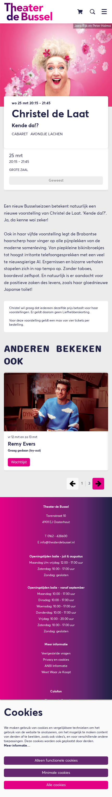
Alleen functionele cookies (56, 760)
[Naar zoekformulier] (92, 12)
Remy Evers (21, 444)
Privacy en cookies (56, 659)
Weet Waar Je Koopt (56, 672)
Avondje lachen (46, 134)
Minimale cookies (56, 773)
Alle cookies (56, 785)
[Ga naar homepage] (28, 12)
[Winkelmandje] (80, 12)
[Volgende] (98, 484)
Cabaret (20, 134)
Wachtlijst (19, 462)
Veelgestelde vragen (56, 653)
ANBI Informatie (56, 666)
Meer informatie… (17, 745)
